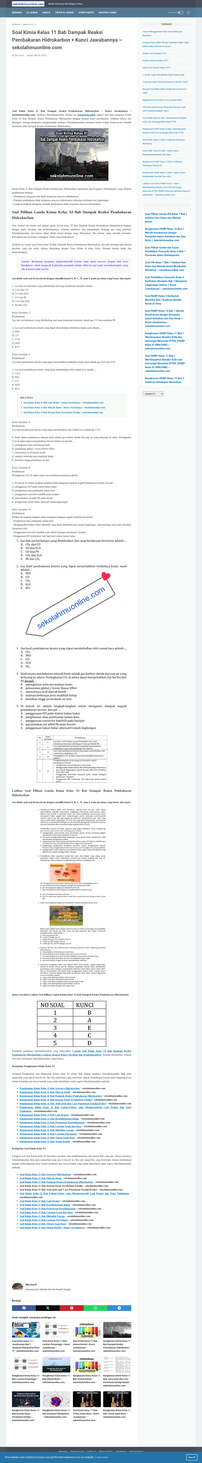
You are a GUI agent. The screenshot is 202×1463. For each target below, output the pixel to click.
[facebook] (24, 1308)
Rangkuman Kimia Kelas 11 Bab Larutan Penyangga (48, 1134)
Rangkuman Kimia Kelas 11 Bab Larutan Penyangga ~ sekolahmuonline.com (25, 1379)
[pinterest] (71, 1308)
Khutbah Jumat (108, 12)
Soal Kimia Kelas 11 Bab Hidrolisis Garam (42, 1216)
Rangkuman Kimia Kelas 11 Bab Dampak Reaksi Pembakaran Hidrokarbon (61, 1096)
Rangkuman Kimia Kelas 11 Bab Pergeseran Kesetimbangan (52, 1122)
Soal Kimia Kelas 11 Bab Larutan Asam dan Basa (46, 1212)
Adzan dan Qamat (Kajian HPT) (157, 67)
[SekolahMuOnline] (30, 3)
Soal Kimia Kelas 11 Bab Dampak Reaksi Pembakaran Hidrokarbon (56, 1182)
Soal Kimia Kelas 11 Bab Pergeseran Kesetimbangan (48, 1208)
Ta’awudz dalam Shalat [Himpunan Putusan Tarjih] (165, 82)
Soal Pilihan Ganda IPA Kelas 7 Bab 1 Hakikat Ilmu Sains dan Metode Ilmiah (166, 218)
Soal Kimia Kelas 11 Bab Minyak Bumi (40, 1178)
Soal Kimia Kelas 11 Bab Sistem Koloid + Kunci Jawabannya (52, 1227)
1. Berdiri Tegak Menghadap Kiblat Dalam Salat (163, 75)
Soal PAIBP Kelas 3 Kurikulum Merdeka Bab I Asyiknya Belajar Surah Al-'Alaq (163, 299)
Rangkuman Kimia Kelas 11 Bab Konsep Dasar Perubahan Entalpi (56, 1099)
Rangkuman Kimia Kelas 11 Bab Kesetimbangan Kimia (49, 1118)
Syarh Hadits (86, 12)
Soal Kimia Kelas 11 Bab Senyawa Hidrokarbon (45, 1174)
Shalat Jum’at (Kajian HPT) (155, 53)
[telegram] (119, 1308)
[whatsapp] (95, 1308)
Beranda (17, 12)
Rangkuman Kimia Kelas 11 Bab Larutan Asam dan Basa (50, 1126)
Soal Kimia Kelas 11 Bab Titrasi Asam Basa (43, 1223)
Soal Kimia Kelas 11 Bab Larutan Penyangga (44, 1220)
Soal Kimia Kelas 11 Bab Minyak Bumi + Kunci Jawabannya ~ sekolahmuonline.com (64, 407)
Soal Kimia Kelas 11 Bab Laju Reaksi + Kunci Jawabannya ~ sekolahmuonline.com (63, 402)
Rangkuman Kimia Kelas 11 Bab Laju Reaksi (44, 1115)
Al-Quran (32, 12)
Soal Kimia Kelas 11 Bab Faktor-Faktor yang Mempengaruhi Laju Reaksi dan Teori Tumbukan (74, 1193)
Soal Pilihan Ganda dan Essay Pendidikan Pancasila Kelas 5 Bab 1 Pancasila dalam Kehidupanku (165, 251)
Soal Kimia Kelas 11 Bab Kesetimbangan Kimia (45, 1204)
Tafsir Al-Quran (64, 12)
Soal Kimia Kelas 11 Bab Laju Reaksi (39, 1201)
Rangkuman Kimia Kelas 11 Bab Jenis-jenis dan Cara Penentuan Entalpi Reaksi (63, 1103)
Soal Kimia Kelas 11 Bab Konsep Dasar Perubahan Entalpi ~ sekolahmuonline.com (63, 412)
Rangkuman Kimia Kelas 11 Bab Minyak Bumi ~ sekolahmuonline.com (56, 1379)
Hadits (46, 12)
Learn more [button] (101, 1457)
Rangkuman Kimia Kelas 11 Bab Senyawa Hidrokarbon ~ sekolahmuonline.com (56, 1413)
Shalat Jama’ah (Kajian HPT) (155, 60)
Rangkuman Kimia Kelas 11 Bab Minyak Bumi (45, 1092)
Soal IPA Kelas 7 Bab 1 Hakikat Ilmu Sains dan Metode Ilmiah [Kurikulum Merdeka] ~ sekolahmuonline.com (165, 266)
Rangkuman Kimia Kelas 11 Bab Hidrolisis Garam (47, 1130)
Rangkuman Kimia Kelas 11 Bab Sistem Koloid (45, 1141)
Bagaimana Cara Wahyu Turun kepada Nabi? (162, 100)
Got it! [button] (192, 1457)
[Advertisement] (71, 83)
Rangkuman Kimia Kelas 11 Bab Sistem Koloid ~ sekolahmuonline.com (86, 1379)
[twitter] (48, 1308)
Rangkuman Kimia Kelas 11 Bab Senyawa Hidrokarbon (50, 1088)
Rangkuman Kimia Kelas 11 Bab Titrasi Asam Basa (47, 1137)
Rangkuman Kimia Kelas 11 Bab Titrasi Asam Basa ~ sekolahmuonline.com (117, 1413)
